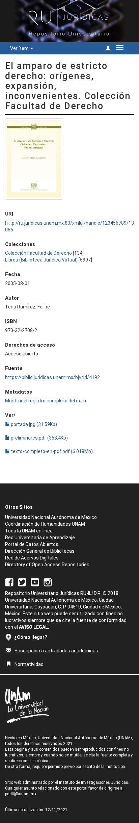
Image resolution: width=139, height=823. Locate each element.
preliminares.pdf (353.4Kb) (39, 438)
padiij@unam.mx (20, 794)
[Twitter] (22, 581)
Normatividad (29, 664)
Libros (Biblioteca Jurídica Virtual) (41, 260)
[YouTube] (35, 581)
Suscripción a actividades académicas (56, 650)
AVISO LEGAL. (34, 627)
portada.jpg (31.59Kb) (33, 424)
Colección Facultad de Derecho (38, 253)
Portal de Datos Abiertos (31, 544)
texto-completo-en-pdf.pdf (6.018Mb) (51, 451)
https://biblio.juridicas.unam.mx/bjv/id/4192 (52, 377)
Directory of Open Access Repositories (47, 564)
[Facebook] (9, 581)
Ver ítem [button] (20, 48)
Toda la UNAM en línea (29, 530)
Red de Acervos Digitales (32, 557)
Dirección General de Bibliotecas (40, 551)
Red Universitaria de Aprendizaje (40, 537)
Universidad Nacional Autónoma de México (51, 517)
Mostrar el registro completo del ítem (45, 400)
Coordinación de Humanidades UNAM (45, 524)
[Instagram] (48, 581)
